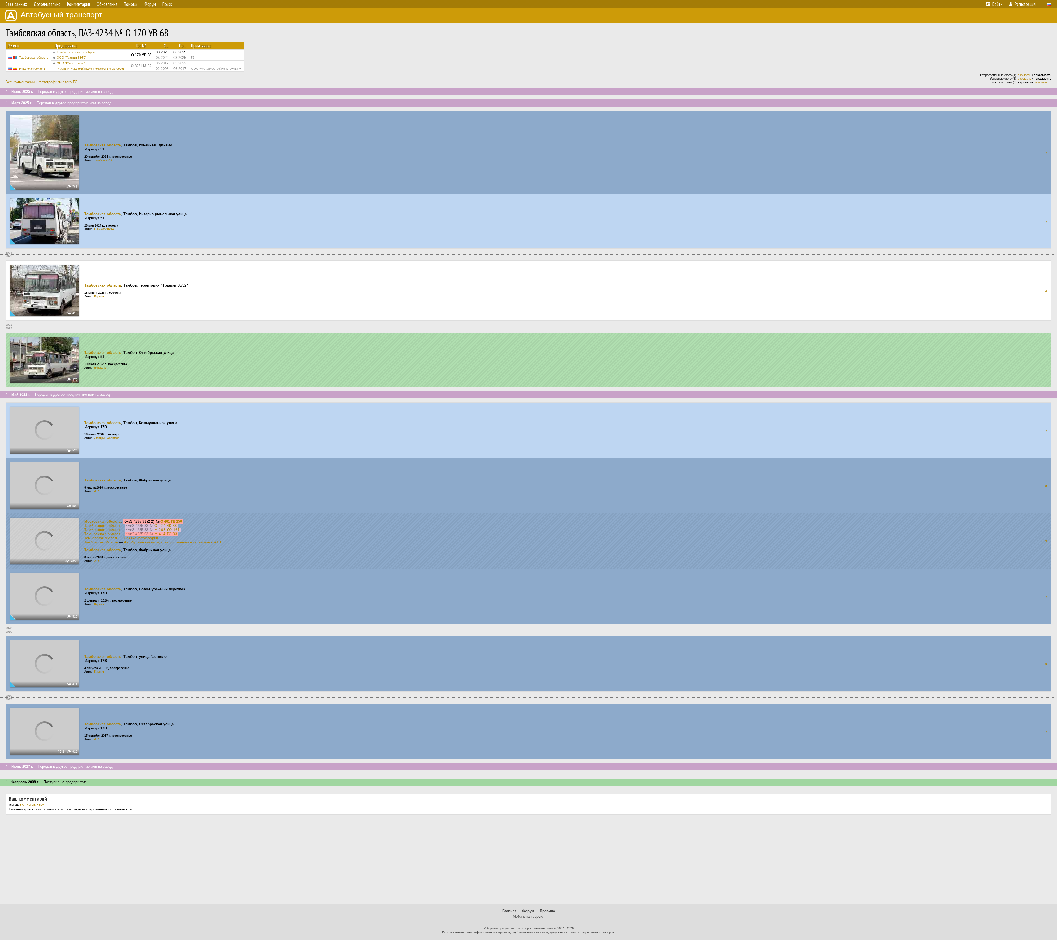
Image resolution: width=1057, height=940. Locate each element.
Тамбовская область (33, 57)
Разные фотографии (141, 538)
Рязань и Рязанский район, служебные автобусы (91, 68)
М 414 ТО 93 (165, 534)
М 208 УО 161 (167, 530)
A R (96, 491)
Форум (528, 911)
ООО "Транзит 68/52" (71, 57)
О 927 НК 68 (165, 526)
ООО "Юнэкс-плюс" (71, 63)
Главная (509, 911)
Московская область (102, 521)
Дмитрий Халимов (106, 438)
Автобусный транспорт (61, 14)
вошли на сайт (32, 805)
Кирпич (99, 296)
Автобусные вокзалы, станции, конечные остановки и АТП (172, 542)
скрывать (1024, 75)
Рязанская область (32, 68)
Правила (547, 911)
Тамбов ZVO (103, 160)
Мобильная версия (528, 916)
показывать (1043, 82)
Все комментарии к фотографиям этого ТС (41, 82)
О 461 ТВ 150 (171, 521)
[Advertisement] (528, 861)
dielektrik (100, 367)
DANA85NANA (104, 229)
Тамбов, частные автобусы (76, 52)
